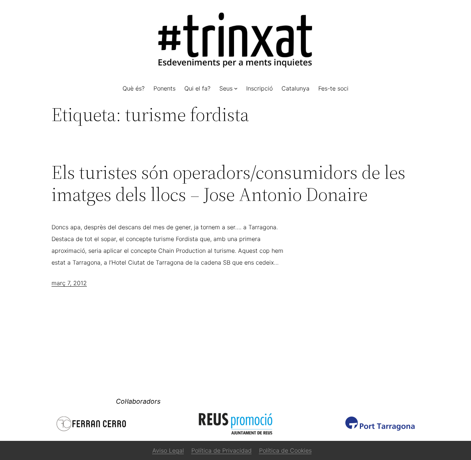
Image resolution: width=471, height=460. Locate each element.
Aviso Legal (168, 450)
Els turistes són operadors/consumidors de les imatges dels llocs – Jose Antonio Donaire (229, 183)
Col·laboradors (138, 401)
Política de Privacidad (221, 450)
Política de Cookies (285, 450)
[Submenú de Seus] (236, 88)
